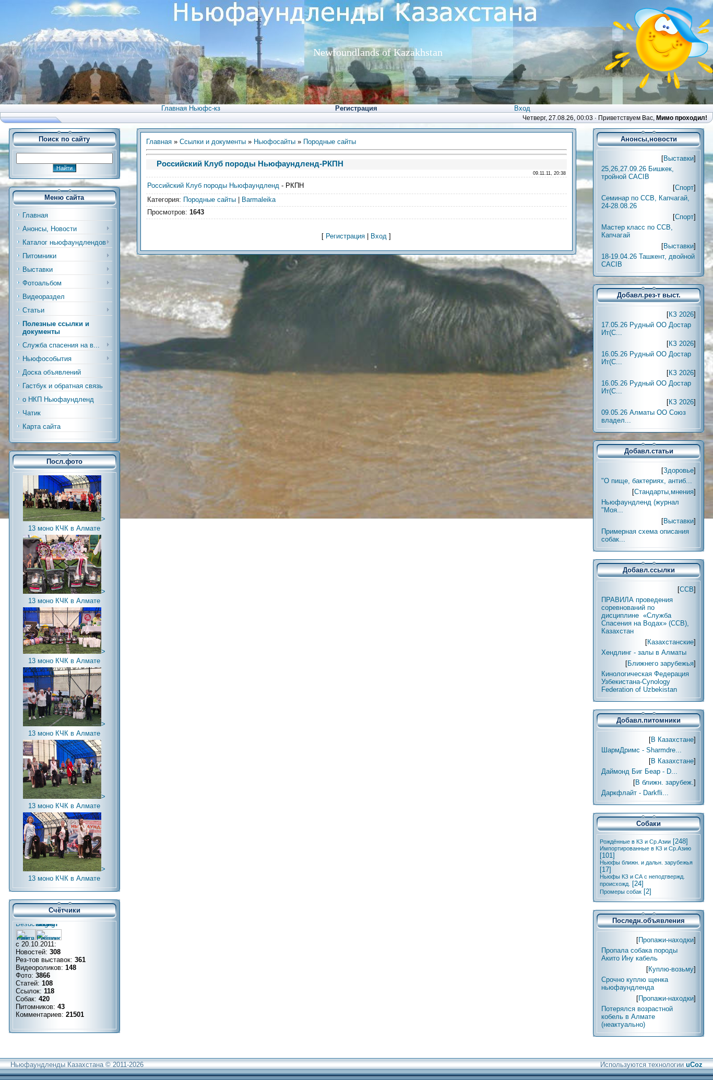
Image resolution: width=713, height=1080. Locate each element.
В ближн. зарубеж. (664, 782)
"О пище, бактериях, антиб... (646, 481)
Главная (159, 142)
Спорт (684, 187)
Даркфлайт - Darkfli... (635, 793)
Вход (522, 108)
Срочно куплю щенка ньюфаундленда (634, 983)
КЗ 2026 (681, 314)
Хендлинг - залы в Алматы (643, 652)
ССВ (687, 589)
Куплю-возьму (671, 969)
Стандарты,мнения (664, 492)
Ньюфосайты (274, 142)
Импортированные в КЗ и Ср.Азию (645, 848)
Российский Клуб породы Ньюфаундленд (213, 185)
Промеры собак (620, 892)
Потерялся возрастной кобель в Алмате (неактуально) (637, 1016)
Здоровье (678, 470)
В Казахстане (672, 739)
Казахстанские (670, 642)
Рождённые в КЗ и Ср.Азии (635, 841)
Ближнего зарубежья (660, 663)
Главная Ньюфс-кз (190, 108)
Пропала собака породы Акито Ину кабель (639, 954)
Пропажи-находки (666, 940)
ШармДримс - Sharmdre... (641, 750)
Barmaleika (259, 199)
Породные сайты (329, 142)
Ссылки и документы (213, 142)
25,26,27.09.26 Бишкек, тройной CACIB (637, 173)
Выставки (678, 158)
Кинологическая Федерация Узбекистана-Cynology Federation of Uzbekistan (645, 681)
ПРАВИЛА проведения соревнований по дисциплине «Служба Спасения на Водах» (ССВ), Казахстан (645, 615)
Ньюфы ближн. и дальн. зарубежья (646, 862)
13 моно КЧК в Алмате (64, 528)
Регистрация (356, 108)
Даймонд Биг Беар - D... (639, 771)
